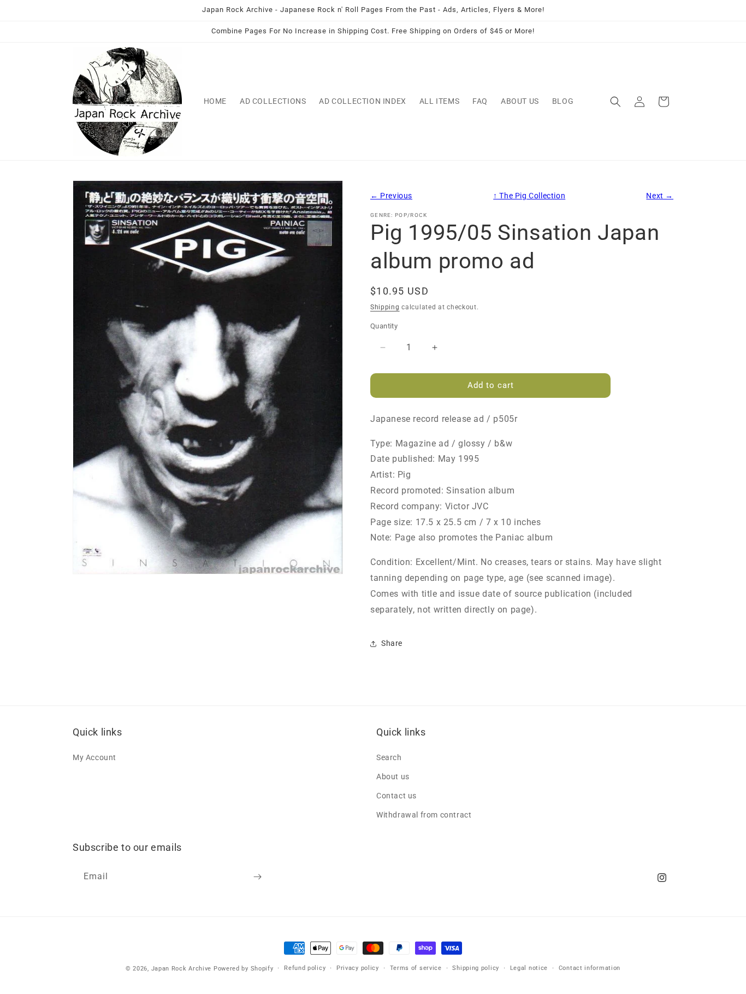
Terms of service (416, 968)
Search (389, 756)
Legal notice (529, 968)
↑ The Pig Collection (529, 196)
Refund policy (304, 968)
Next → (659, 196)
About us (393, 776)
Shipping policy (475, 968)
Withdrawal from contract (423, 814)
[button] (615, 102)
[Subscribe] (257, 876)
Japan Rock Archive (181, 968)
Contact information (589, 968)
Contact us (396, 795)
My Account (94, 756)
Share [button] (391, 643)
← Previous (391, 196)
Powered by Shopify (244, 968)
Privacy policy (357, 968)
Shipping (385, 307)
